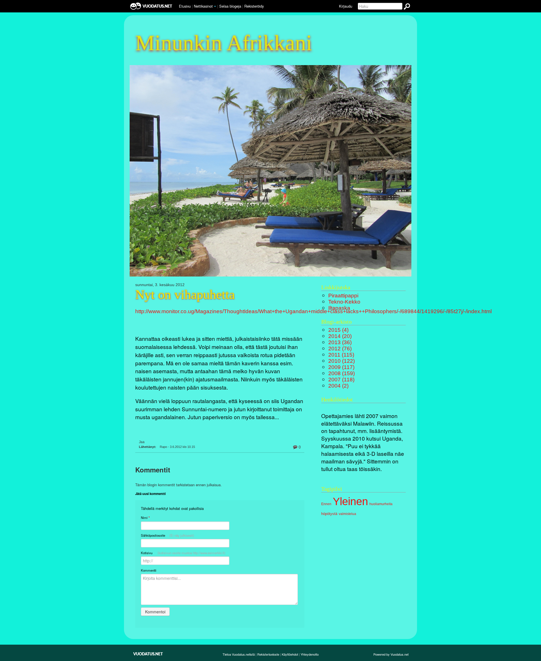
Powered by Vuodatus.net (391, 654)
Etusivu (185, 6)
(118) (341, 380)
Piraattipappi (343, 296)
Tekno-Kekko (344, 302)
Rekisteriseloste (268, 654)
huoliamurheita (381, 504)
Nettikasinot (203, 6)
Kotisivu (183, 553)
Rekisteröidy (254, 6)
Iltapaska (339, 308)
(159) (341, 373)
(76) (340, 348)
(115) (341, 355)
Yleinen (350, 501)
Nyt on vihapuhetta (185, 294)
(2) (338, 386)
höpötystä (329, 514)
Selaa (230, 6)
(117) (341, 367)
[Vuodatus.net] (148, 654)
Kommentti (148, 570)
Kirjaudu (345, 6)
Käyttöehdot (290, 654)
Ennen (326, 504)
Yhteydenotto (310, 654)
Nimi (145, 517)
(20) (340, 336)
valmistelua (347, 514)
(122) (341, 361)
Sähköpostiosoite (167, 535)
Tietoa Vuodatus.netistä (239, 654)
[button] (215, 6)
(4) (338, 330)
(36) (340, 342)
